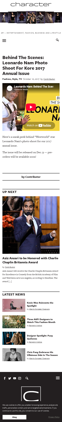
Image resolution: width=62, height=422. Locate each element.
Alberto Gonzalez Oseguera (39, 309)
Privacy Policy (54, 416)
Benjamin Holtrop (35, 325)
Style (15, 79)
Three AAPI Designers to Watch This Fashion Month (41, 320)
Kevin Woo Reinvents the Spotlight (40, 304)
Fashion (6, 79)
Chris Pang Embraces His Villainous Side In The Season (42, 353)
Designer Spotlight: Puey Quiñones (40, 337)
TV (20, 79)
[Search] (57, 40)
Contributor (49, 79)
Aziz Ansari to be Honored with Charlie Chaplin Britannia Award (30, 260)
